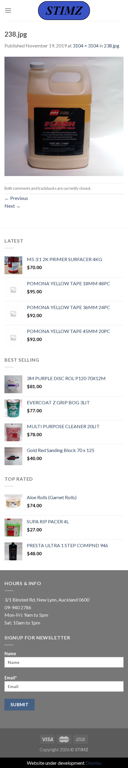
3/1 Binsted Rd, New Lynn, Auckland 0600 (46, 599)
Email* (10, 677)
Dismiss (93, 763)
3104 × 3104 (86, 45)
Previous (16, 198)
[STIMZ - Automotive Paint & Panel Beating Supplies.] (64, 10)
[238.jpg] (64, 115)
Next (12, 206)
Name (10, 653)
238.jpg (111, 45)
